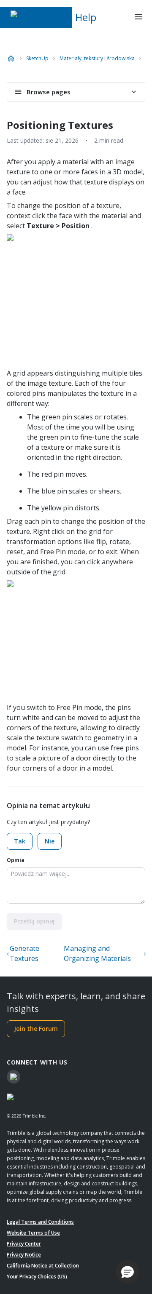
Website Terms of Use (33, 1232)
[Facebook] (13, 1076)
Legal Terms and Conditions (40, 1221)
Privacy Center (24, 1243)
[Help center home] (11, 58)
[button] (127, 1271)
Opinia (15, 860)
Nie (49, 841)
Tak (19, 841)
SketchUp (37, 58)
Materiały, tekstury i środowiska (97, 58)
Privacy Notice (24, 1254)
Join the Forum (36, 1029)
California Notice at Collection (43, 1265)
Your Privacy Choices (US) (37, 1276)
